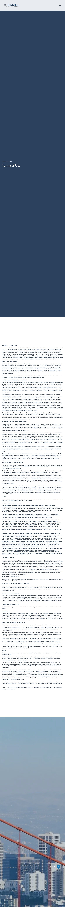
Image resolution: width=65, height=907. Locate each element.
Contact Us (53, 866)
